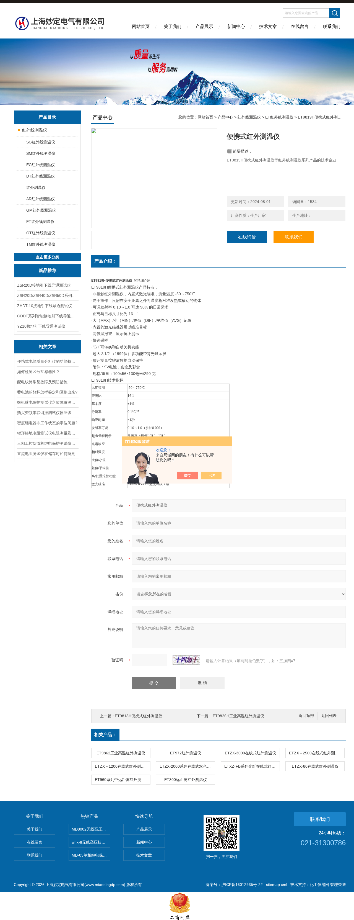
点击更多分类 (47, 257)
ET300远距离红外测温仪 (185, 779)
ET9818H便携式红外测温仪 (138, 716)
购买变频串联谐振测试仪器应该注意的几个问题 (47, 412)
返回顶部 (306, 716)
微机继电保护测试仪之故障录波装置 (47, 402)
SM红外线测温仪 (40, 153)
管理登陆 (338, 884)
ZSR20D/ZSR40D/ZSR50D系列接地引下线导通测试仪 (47, 295)
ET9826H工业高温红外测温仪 (238, 716)
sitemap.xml (276, 884)
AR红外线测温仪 (40, 199)
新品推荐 (47, 270)
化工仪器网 (319, 884)
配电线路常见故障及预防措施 (42, 382)
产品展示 (204, 26)
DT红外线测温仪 (40, 176)
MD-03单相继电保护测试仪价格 (91, 855)
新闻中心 (236, 26)
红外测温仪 (36, 187)
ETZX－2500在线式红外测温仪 (316, 753)
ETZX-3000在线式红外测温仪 (250, 753)
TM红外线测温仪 (40, 244)
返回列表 (329, 716)
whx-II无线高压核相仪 (90, 842)
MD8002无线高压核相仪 (91, 829)
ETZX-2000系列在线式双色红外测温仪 (187, 766)
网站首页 (141, 26)
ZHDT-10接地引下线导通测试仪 (44, 306)
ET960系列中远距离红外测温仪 (122, 779)
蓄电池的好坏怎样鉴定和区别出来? (47, 392)
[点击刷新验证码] (186, 660)
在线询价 (247, 237)
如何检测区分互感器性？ (38, 371)
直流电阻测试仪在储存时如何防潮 (46, 453)
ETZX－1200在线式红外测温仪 (122, 766)
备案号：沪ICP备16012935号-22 (234, 884)
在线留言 (300, 26)
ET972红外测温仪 (185, 753)
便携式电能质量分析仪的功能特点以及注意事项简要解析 (47, 361)
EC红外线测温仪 (40, 165)
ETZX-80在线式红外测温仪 (315, 766)
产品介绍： (105, 261)
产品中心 (225, 117)
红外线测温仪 (34, 130)
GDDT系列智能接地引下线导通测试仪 (47, 316)
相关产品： (105, 734)
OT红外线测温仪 (40, 233)
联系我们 (331, 26)
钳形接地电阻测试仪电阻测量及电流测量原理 (47, 433)
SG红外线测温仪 (40, 142)
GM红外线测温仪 (41, 210)
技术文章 (268, 26)
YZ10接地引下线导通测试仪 (41, 326)
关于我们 (172, 26)
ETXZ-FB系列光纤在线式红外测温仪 (252, 766)
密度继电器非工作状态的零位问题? (47, 423)
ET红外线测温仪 (40, 221)
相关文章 (47, 346)
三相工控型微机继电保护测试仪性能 (47, 443)
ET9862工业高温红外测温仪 (121, 753)
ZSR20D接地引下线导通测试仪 (44, 285)
